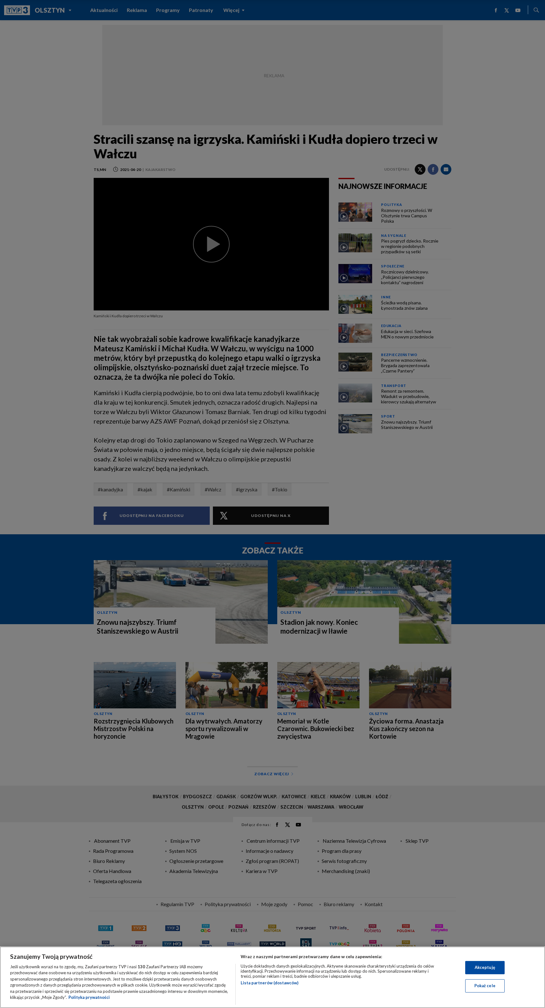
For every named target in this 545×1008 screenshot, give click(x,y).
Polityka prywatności (89, 997)
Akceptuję (485, 967)
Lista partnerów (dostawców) (269, 982)
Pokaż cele (484, 985)
